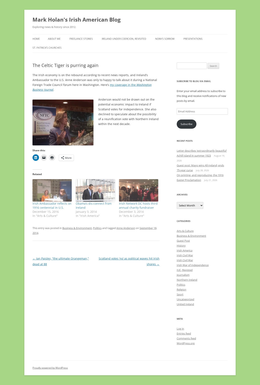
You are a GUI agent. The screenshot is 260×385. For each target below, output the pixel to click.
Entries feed (184, 333)
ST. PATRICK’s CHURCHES (47, 47)
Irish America (184, 250)
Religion (181, 289)
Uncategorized (185, 299)
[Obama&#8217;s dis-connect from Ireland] (95, 190)
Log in (180, 328)
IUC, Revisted (185, 270)
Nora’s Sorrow (164, 39)
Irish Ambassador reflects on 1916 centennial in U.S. (52, 206)
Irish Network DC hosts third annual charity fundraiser (138, 206)
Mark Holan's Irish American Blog (76, 19)
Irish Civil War (185, 255)
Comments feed (186, 338)
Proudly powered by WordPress (50, 368)
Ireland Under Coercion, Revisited (124, 39)
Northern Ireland (187, 280)
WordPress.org (186, 343)
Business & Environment (77, 228)
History (181, 245)
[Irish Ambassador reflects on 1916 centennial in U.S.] (52, 190)
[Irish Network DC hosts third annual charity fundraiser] (138, 190)
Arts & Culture (185, 231)
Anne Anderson (125, 228)
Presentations (193, 39)
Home (36, 39)
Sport (180, 294)
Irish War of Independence (193, 265)
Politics (97, 228)
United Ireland (185, 304)
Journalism (183, 275)
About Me (54, 39)
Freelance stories (81, 39)
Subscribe (186, 124)
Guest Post (183, 240)
